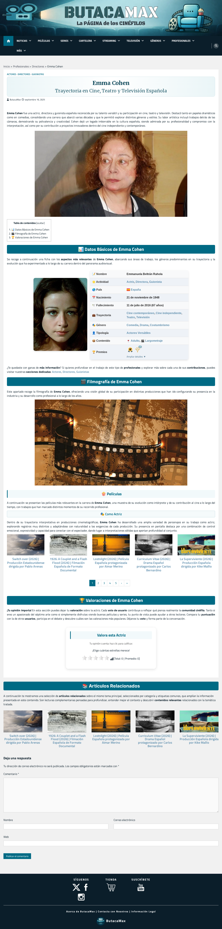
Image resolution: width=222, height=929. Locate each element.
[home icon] (8, 41)
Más (19, 51)
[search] (216, 45)
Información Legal (143, 911)
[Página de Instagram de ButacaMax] (81, 900)
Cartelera (85, 41)
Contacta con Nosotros (113, 911)
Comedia (132, 325)
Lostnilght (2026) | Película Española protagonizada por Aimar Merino (111, 563)
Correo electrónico (124, 820)
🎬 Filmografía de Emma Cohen (27, 234)
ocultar (40, 223)
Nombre (8, 820)
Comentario (11, 774)
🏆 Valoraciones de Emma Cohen (28, 237)
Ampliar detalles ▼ (136, 356)
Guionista (155, 281)
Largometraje (154, 340)
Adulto (135, 340)
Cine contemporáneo (140, 313)
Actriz (130, 281)
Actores (11, 74)
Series (64, 41)
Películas (44, 41)
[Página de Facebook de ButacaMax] (86, 891)
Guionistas (38, 74)
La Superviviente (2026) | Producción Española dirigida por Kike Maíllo (196, 563)
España (135, 289)
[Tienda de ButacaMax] (111, 891)
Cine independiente (168, 313)
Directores (24, 74)
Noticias (22, 41)
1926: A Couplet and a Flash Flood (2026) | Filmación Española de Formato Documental (68, 565)
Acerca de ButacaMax (80, 911)
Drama (144, 325)
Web (6, 837)
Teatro (131, 317)
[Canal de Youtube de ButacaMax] (140, 891)
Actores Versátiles (139, 332)
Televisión (133, 41)
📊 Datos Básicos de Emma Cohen (29, 230)
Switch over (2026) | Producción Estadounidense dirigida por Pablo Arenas (25, 563)
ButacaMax (15, 99)
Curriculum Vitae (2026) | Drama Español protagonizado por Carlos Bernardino (154, 565)
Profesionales (181, 41)
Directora (142, 281)
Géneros (155, 41)
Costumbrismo (159, 325)
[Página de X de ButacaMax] (77, 891)
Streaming (109, 41)
